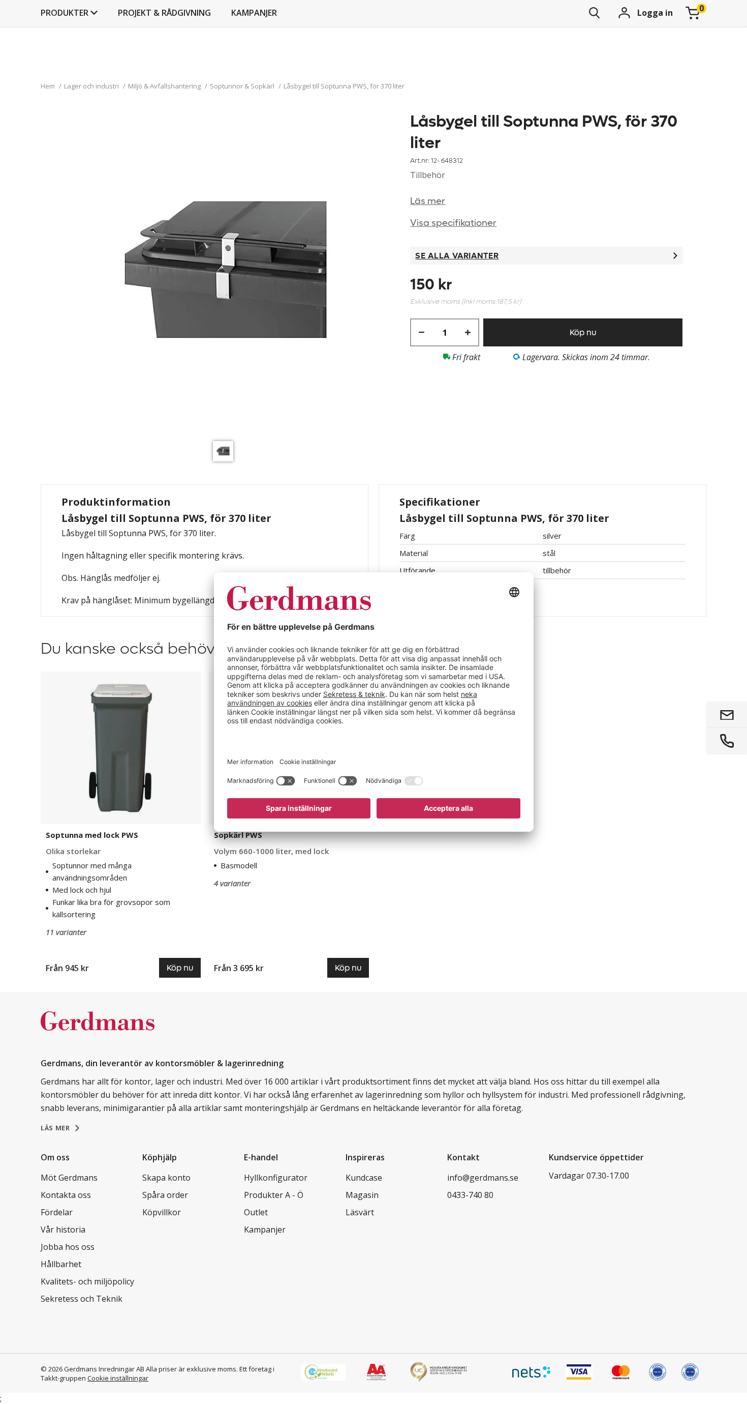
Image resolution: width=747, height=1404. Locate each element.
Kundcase (364, 1177)
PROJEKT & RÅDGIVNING (164, 12)
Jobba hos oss (68, 1246)
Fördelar (57, 1212)
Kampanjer (254, 12)
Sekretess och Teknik (81, 1298)
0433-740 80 (470, 1195)
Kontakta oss (66, 1195)
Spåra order (165, 1195)
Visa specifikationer (453, 223)
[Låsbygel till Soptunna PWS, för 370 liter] (226, 273)
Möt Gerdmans (69, 1177)
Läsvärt (360, 1212)
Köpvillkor (161, 1212)
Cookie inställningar (117, 1378)
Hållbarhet (61, 1264)
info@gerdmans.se (482, 1177)
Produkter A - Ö (273, 1195)
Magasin (362, 1195)
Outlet (256, 1212)
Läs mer (427, 201)
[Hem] (97, 1031)
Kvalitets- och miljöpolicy (87, 1281)
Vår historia (63, 1229)
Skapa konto (166, 1177)
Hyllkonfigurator (275, 1177)
